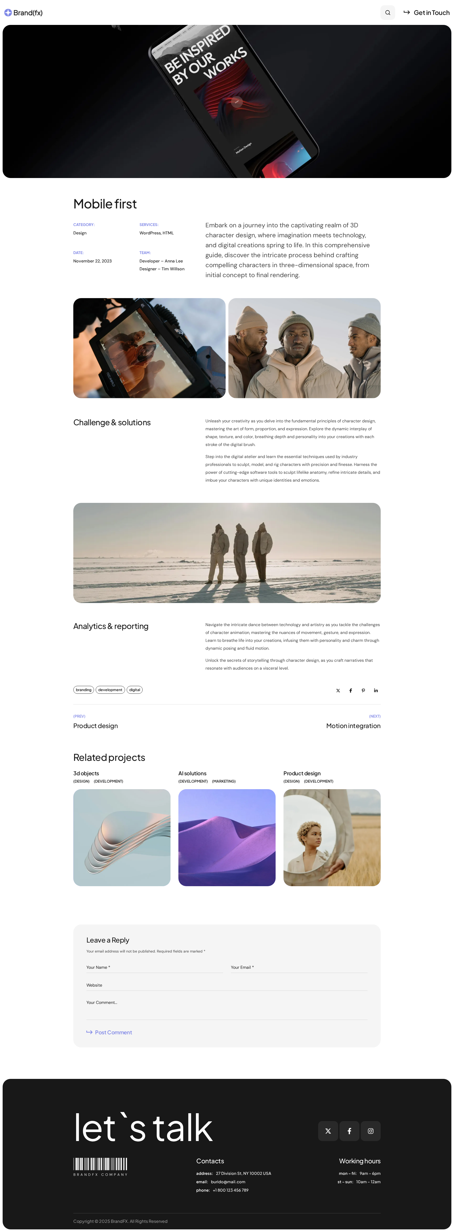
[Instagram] (371, 1131)
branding (83, 689)
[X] (328, 1131)
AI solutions (192, 773)
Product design (302, 773)
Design (81, 781)
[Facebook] (349, 1131)
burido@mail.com (228, 1181)
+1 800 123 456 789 (231, 1189)
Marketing (223, 781)
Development (108, 781)
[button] (387, 12)
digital (134, 689)
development (110, 689)
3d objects (86, 773)
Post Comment (113, 1032)
